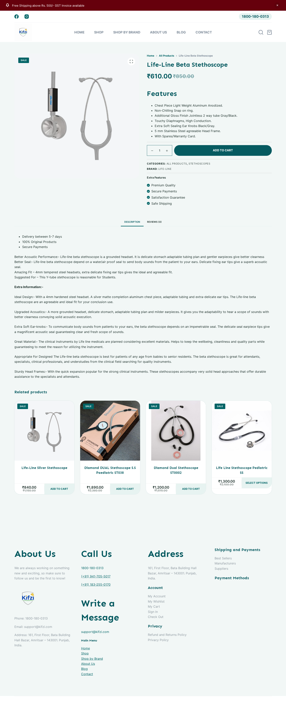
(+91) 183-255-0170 (96, 584)
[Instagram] (27, 16)
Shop (99, 32)
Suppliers (221, 568)
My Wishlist (156, 601)
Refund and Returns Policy (167, 635)
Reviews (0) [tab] (154, 221)
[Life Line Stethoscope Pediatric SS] (242, 431)
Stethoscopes (199, 163)
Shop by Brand (126, 32)
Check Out (155, 617)
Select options (257, 482)
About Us (158, 32)
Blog (181, 32)
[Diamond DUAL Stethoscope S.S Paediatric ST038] (110, 431)
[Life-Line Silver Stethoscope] (44, 431)
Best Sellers (223, 558)
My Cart (154, 606)
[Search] (261, 32)
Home (79, 32)
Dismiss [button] (277, 5)
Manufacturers (225, 563)
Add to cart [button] (59, 488)
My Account (157, 596)
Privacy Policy (158, 640)
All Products (177, 163)
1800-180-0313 (255, 16)
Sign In (153, 612)
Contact (204, 32)
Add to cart (223, 150)
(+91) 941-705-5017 (96, 576)
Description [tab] (132, 221)
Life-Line (165, 168)
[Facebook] (16, 16)
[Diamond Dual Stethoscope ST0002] (176, 431)
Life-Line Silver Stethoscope (44, 468)
